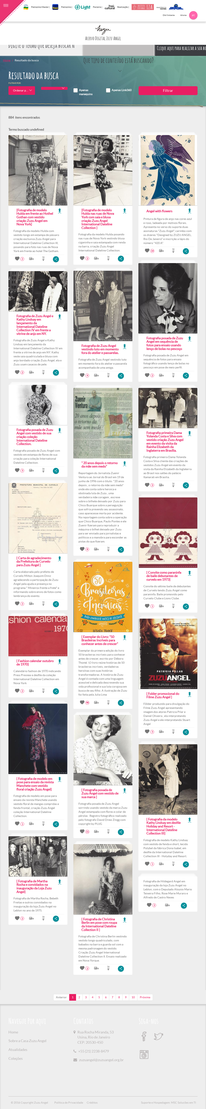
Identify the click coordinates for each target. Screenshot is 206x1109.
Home (6, 60)
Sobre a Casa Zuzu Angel (27, 1041)
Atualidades (17, 1050)
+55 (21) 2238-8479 (93, 1051)
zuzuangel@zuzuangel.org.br (101, 1060)
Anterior (61, 997)
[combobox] (21, 90)
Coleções (15, 1058)
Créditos (92, 1102)
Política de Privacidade (68, 1102)
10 (133, 997)
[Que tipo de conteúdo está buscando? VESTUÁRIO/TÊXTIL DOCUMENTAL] (118, 46)
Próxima (145, 997)
